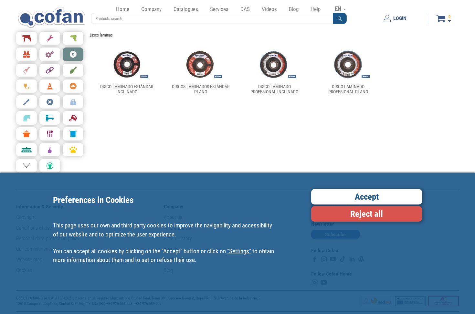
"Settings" (239, 251)
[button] (340, 18)
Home (122, 9)
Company (151, 9)
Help (316, 9)
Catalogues (186, 9)
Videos (269, 9)
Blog (294, 9)
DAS (245, 9)
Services (219, 9)
